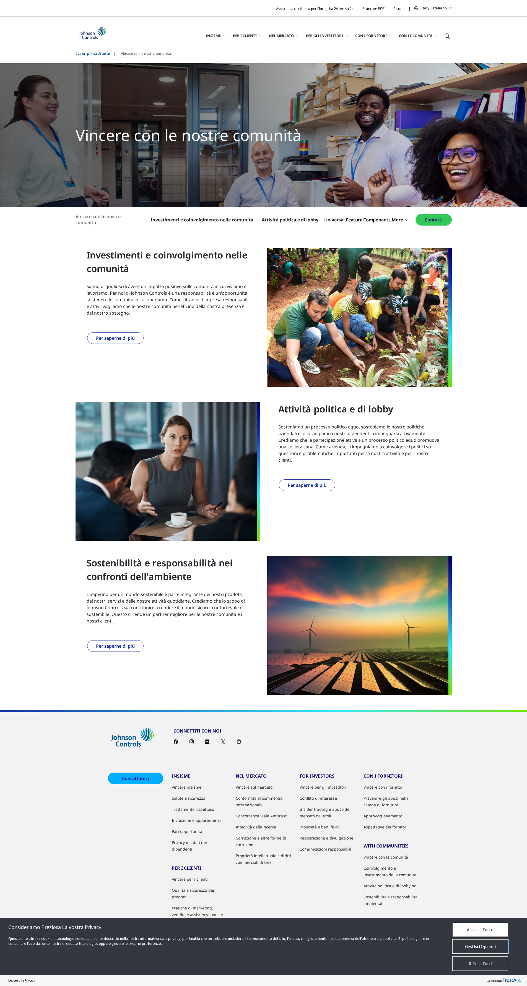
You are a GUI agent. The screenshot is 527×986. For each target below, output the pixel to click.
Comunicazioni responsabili (325, 849)
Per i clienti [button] (245, 35)
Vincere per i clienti (190, 879)
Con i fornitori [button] (371, 35)
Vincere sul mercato (254, 787)
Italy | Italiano (434, 8)
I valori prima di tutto (93, 53)
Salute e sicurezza (188, 798)
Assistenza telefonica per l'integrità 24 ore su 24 (315, 8)
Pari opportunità (187, 831)
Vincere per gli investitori (323, 787)
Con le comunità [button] (415, 35)
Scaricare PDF (373, 8)
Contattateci (135, 778)
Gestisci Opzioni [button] (480, 946)
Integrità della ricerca (256, 827)
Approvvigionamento (383, 815)
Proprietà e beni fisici (319, 827)
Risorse (399, 8)
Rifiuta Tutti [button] (480, 963)
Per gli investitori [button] (324, 35)
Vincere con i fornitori (384, 787)
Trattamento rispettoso (193, 809)
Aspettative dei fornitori (385, 827)
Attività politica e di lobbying (390, 885)
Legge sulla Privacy (21, 980)
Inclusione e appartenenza (197, 820)
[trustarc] (511, 980)
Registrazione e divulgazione (326, 838)
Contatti (434, 220)
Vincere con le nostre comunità (98, 219)
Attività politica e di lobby (290, 220)
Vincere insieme (186, 787)
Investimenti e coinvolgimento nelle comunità (202, 220)
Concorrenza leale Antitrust (261, 815)
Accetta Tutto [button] (480, 929)
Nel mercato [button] (281, 35)
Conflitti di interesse (318, 798)
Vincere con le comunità (386, 857)
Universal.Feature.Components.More (363, 220)
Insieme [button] (213, 35)
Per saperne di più (115, 338)
